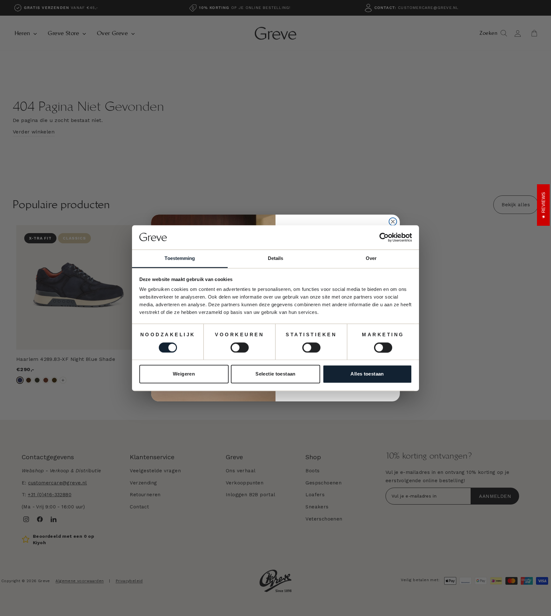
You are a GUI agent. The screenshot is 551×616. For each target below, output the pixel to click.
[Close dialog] (393, 221)
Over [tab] (371, 258)
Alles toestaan (367, 374)
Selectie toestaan (275, 374)
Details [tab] (275, 258)
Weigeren (184, 374)
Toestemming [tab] (180, 258)
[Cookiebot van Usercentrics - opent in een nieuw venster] (384, 237)
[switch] (240, 347)
